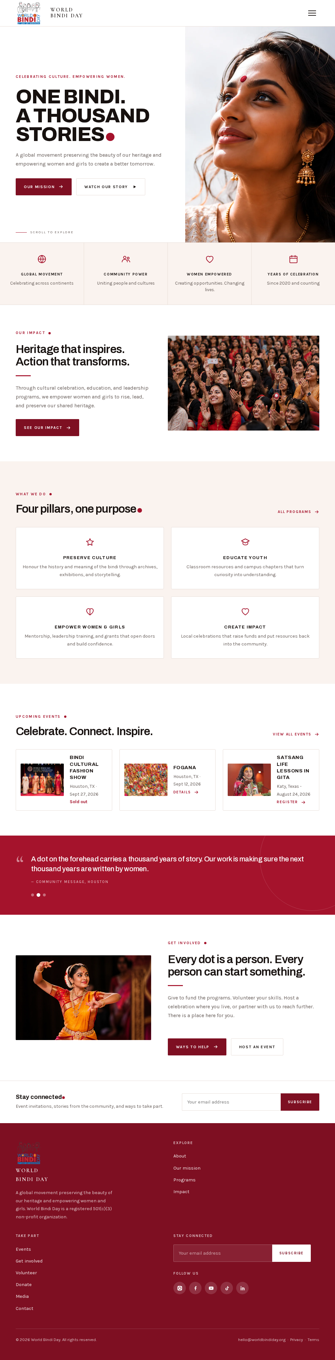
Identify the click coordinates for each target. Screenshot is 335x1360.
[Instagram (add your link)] (179, 1288)
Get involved (29, 1261)
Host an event (257, 1047)
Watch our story (106, 187)
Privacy (296, 1339)
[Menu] (312, 13)
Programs (184, 1180)
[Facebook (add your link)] (195, 1288)
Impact (181, 1191)
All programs (294, 511)
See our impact (43, 427)
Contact (24, 1308)
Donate (24, 1284)
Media (22, 1296)
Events (23, 1249)
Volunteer (26, 1273)
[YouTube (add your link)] (211, 1288)
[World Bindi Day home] (29, 13)
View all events (292, 734)
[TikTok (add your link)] (226, 1288)
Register (287, 802)
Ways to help (192, 1047)
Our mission (39, 187)
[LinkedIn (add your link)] (242, 1288)
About (179, 1156)
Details (182, 792)
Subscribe (300, 1102)
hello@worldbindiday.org (262, 1339)
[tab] (32, 894)
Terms (313, 1339)
